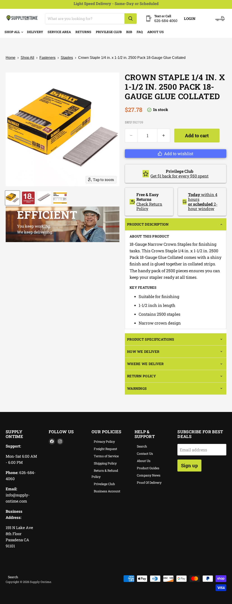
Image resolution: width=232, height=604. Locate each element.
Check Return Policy (149, 206)
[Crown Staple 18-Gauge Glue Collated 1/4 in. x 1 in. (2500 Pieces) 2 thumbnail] (28, 198)
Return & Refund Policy (105, 473)
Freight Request (105, 449)
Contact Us (145, 453)
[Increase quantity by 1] (163, 135)
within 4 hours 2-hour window (203, 201)
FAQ (140, 32)
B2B (129, 32)
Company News (148, 475)
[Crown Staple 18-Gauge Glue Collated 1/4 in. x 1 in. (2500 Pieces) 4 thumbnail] (60, 198)
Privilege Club (109, 32)
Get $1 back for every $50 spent (179, 176)
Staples (67, 58)
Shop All (13, 32)
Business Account (107, 491)
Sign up (189, 465)
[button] (175, 153)
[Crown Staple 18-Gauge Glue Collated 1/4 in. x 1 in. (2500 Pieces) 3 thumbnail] (44, 198)
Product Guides (148, 468)
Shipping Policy (105, 463)
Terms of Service (106, 456)
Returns (83, 32)
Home (10, 58)
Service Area (59, 32)
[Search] (130, 18)
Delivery (35, 32)
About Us (155, 32)
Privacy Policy (104, 441)
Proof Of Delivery (149, 482)
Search (142, 446)
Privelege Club (104, 484)
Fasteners (47, 58)
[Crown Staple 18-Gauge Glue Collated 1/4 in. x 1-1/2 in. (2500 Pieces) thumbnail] (12, 198)
